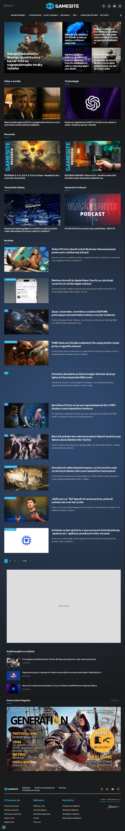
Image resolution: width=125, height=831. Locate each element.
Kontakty (68, 800)
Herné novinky (10, 342)
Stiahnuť (115, 700)
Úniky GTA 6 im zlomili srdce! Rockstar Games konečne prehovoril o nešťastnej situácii (84, 251)
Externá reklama (40, 810)
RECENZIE (64, 15)
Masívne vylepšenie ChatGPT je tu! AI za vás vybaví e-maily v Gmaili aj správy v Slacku (91, 123)
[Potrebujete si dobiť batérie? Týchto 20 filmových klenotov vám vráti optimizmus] (13, 662)
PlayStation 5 (10, 248)
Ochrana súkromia (11, 810)
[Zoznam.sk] (114, 807)
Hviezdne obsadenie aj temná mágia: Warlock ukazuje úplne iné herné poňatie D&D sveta (83, 376)
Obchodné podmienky (41, 814)
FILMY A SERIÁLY (50, 15)
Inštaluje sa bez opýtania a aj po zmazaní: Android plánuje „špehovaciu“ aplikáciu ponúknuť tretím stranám (86, 532)
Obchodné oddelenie (70, 810)
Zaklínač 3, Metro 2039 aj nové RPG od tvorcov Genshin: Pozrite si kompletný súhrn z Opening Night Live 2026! (77, 61)
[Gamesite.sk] (62, 6)
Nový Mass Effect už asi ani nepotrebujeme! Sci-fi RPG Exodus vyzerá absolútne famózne (83, 407)
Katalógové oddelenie (70, 814)
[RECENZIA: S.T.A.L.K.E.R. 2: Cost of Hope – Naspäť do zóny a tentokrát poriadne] (32, 156)
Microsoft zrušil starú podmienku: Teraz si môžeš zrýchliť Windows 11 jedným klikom (59, 686)
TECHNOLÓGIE (35, 15)
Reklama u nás (39, 806)
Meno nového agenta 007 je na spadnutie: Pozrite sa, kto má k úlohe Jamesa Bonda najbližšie (32, 123)
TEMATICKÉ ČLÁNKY (89, 15)
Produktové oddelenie (71, 806)
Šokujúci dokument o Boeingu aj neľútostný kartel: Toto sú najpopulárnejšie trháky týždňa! (24, 61)
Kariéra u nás (9, 818)
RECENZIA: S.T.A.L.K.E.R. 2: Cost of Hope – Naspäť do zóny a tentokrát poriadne (31, 176)
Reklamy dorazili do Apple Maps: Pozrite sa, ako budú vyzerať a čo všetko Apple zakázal (82, 282)
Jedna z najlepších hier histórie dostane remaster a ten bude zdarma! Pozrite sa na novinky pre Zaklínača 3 (106, 36)
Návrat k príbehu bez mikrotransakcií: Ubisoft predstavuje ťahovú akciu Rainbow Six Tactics (86, 438)
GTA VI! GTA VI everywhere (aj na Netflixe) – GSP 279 (90, 228)
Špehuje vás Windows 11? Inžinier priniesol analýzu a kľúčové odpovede (76, 38)
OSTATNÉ (104, 15)
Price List (37, 822)
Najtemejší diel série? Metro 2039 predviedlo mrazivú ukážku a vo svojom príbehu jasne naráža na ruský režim (105, 61)
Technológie (10, 279)
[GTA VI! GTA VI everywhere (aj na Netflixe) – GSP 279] (93, 209)
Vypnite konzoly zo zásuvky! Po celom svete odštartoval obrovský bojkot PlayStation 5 (61, 672)
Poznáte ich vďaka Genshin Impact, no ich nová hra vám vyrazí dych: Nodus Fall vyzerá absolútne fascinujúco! (84, 469)
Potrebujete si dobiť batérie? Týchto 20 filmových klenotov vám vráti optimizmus (59, 659)
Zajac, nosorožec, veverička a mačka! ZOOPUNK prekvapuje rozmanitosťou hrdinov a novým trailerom (83, 313)
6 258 (24, 561)
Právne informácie (11, 806)
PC (6, 311)
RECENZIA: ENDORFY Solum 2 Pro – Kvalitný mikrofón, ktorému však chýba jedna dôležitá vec (90, 176)
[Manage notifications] (4, 827)
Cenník (36, 818)
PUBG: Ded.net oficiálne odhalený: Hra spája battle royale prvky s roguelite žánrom (85, 344)
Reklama (38, 800)
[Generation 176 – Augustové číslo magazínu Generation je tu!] (64, 739)
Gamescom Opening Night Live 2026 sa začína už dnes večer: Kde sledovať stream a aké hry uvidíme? (30, 229)
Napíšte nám (9, 822)
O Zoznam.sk (12, 800)
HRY (75, 15)
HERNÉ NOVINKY (18, 15)
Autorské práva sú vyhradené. (110, 802)
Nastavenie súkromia (12, 814)
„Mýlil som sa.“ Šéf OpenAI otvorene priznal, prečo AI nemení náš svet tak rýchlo (82, 501)
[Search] (121, 15)
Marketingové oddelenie (71, 818)
